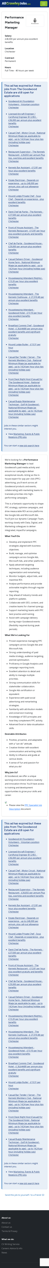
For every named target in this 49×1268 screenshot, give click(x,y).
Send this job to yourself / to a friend (23, 1194)
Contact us (7, 1226)
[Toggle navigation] (43, 3)
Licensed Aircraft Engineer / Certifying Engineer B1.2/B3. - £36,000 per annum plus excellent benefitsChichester (24, 120)
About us (6, 1222)
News (4, 1252)
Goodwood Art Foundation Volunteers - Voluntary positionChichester (23, 104)
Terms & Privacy (9, 1231)
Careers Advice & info (12, 1248)
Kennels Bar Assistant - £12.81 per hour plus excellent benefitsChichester (25, 170)
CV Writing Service (10, 1244)
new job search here (29, 445)
